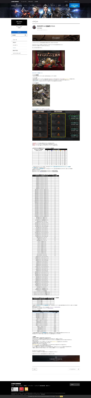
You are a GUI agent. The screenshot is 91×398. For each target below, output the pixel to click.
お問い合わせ (30, 1)
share (78, 369)
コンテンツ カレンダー (17, 53)
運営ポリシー (48, 385)
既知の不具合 (15, 50)
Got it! (61, 396)
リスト (34, 369)
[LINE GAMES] (16, 383)
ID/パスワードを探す (19, 26)
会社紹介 (12, 385)
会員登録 (19, 27)
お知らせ (14, 42)
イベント (14, 47)
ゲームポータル (23, 1)
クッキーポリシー (31, 385)
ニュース (15, 39)
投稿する (19, 32)
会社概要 (36, 1)
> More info (57, 396)
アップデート (15, 45)
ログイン (66, 1)
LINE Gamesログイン (19, 22)
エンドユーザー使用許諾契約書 (40, 385)
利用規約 (25, 385)
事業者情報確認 (43, 394)
